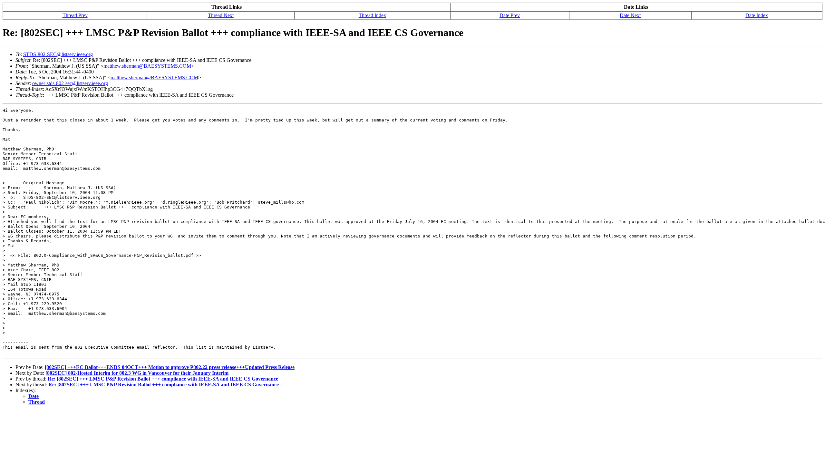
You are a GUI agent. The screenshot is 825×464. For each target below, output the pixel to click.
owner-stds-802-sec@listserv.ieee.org (70, 83)
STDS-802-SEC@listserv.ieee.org (58, 54)
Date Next (630, 15)
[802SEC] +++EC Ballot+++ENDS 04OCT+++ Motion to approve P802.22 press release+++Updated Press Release (170, 367)
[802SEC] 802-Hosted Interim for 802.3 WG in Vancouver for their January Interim (136, 373)
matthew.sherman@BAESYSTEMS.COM (147, 66)
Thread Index (372, 15)
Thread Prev (75, 15)
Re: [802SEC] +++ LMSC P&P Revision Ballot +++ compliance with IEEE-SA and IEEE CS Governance (163, 379)
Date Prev (510, 15)
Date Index (756, 15)
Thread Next (221, 15)
